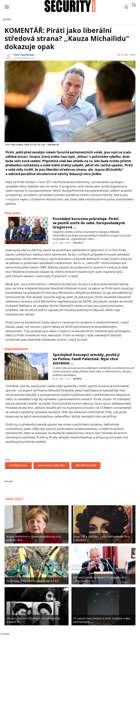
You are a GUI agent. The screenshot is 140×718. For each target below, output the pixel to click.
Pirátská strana (18, 465)
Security (78, 242)
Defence (77, 378)
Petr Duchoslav (24, 54)
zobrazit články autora (24, 58)
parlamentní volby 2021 (51, 465)
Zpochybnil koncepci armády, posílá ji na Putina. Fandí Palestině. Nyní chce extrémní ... (86, 358)
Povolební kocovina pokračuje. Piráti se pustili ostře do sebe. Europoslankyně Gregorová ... (89, 223)
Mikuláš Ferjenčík (86, 465)
